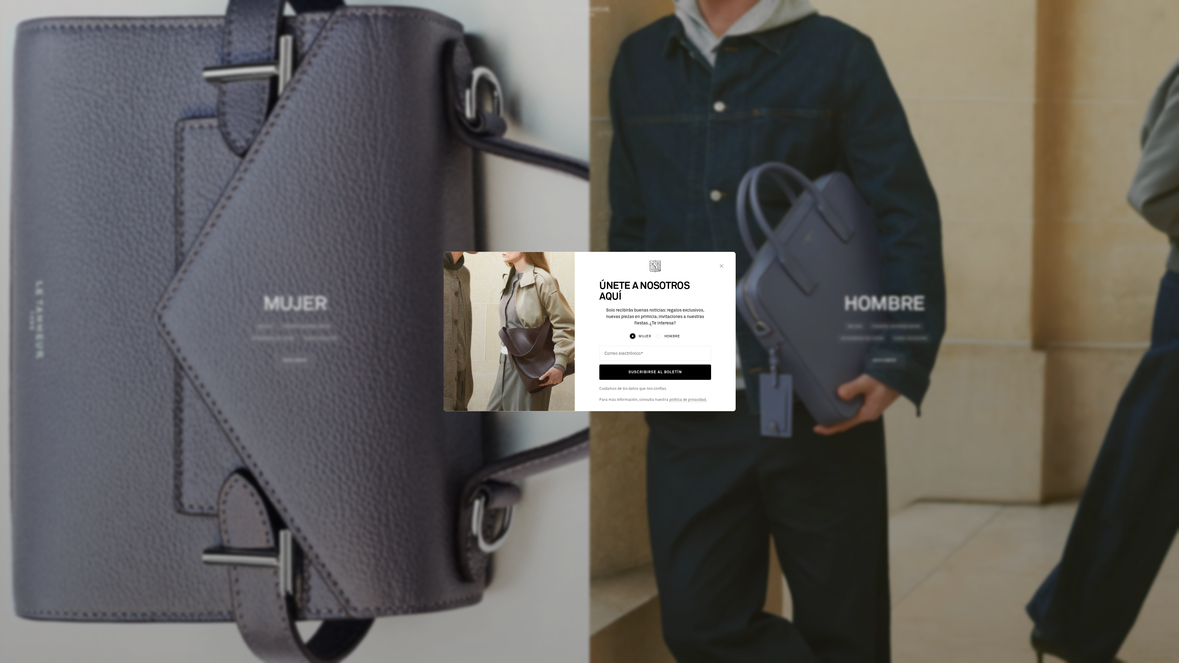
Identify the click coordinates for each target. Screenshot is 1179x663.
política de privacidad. (688, 399)
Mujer (645, 336)
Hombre (672, 336)
